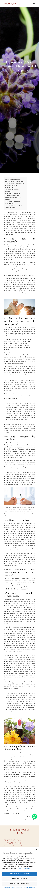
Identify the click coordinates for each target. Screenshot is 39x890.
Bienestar (23, 73)
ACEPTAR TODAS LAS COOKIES (19, 874)
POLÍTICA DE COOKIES (23, 868)
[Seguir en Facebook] (17, 833)
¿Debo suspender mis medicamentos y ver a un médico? (13, 197)
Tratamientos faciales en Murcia (15, 846)
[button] (36, 849)
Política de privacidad (22, 887)
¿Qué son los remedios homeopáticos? (12, 202)
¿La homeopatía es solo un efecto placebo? (14, 207)
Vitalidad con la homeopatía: (14, 181)
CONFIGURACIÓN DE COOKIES (19, 884)
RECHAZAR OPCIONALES (19, 879)
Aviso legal (32, 887)
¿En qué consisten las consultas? (12, 190)
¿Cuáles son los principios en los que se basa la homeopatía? (14, 185)
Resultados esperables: (12, 193)
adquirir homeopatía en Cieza (18, 514)
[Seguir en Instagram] (21, 833)
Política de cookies (9, 887)
